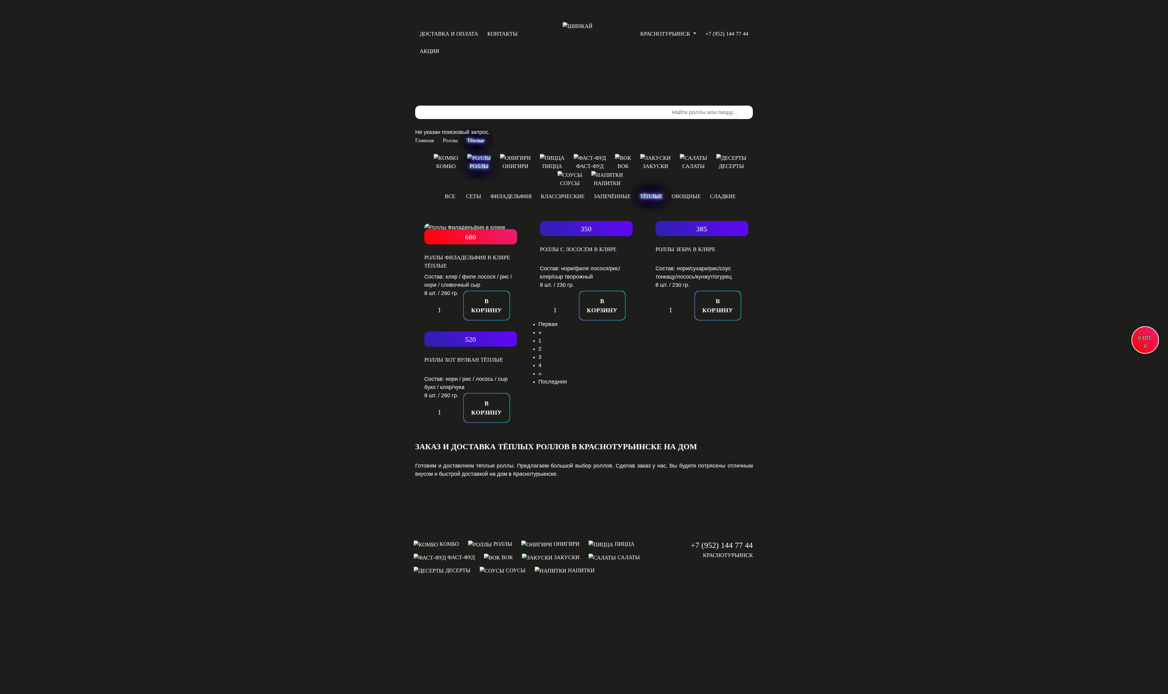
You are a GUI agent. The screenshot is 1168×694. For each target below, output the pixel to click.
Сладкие (723, 196)
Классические (563, 196)
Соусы (515, 570)
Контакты (502, 34)
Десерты (457, 570)
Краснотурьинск (666, 34)
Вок (506, 557)
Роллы (502, 544)
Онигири (565, 544)
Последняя (552, 382)
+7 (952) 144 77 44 (722, 545)
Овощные (686, 196)
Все (450, 196)
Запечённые (612, 196)
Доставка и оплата (449, 34)
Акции (429, 51)
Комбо (448, 544)
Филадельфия (511, 196)
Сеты (473, 196)
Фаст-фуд (460, 557)
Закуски (565, 557)
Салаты (628, 557)
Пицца (623, 544)
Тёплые (651, 196)
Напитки (580, 570)
